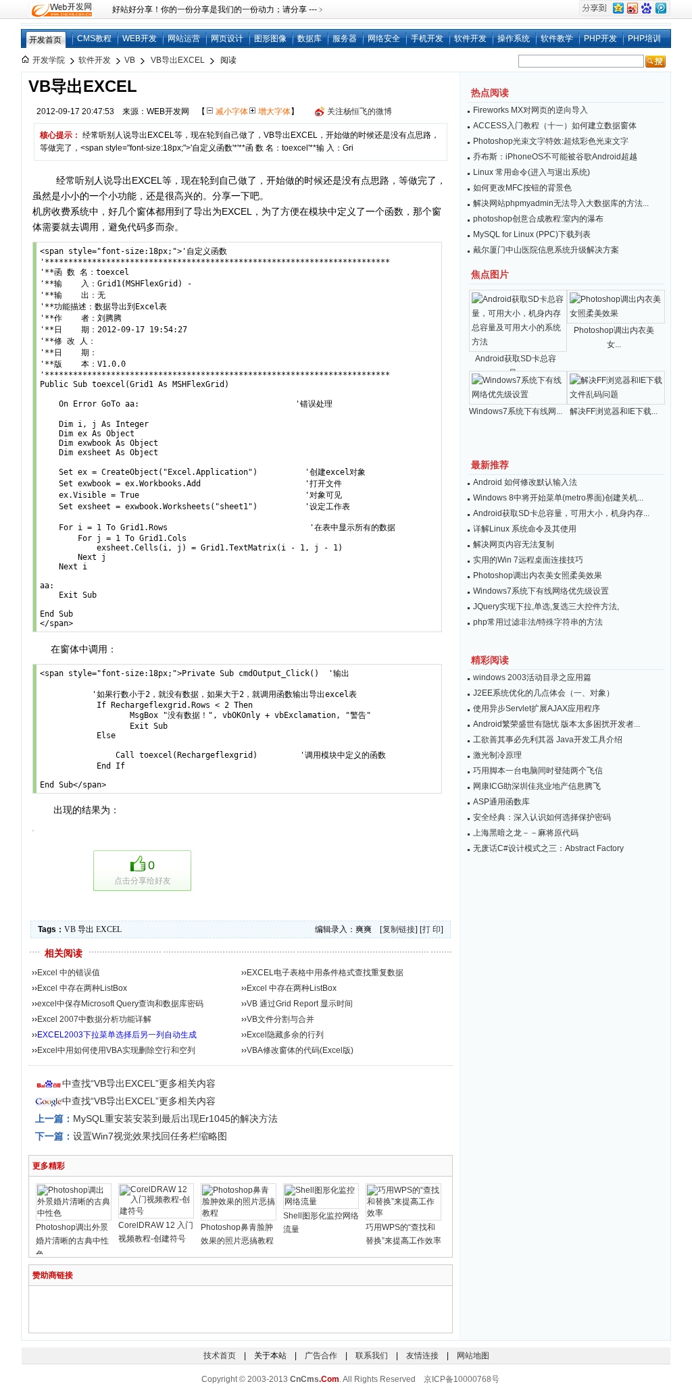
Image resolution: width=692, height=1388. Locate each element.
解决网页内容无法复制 (513, 544)
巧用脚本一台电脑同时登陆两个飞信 (538, 770)
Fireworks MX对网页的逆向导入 (530, 110)
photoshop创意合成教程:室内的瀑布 (538, 219)
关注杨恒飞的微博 (359, 111)
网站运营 (184, 38)
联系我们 (371, 1355)
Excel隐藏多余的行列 (285, 1034)
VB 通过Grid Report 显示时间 (300, 1003)
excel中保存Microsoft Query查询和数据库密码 (120, 1003)
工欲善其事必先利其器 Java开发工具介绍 (547, 739)
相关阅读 (63, 953)
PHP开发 (600, 38)
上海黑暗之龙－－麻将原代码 (525, 833)
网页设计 (227, 38)
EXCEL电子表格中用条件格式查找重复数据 (325, 972)
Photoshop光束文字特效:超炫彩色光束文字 (550, 141)
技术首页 (219, 1355)
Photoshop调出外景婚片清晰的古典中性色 (72, 1241)
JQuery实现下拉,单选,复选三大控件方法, (546, 606)
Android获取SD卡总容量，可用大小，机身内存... (561, 513)
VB (129, 60)
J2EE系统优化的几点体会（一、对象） (543, 693)
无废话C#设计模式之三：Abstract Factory (548, 848)
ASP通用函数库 (501, 801)
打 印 (431, 929)
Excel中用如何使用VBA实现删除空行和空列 (116, 1050)
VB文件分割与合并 (280, 1019)
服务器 (344, 38)
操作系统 (513, 38)
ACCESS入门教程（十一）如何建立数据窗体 (555, 125)
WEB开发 (139, 38)
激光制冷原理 (497, 755)
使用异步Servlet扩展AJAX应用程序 (536, 708)
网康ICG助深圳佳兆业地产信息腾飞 (537, 786)
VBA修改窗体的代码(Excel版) (300, 1050)
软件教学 (557, 38)
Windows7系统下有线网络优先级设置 (541, 591)
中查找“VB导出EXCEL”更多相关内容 (139, 1083)
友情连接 (422, 1355)
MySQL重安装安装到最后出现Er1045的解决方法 (175, 1118)
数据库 (309, 38)
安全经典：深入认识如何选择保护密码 (542, 817)
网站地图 (473, 1355)
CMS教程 (94, 38)
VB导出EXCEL (178, 60)
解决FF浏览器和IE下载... (614, 411)
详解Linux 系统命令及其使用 (524, 529)
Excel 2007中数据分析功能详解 (94, 1019)
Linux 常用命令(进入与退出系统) (531, 172)
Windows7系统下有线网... (515, 411)
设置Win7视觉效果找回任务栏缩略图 (150, 1136)
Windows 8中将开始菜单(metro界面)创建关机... (558, 498)
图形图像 (270, 38)
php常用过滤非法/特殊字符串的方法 (538, 622)
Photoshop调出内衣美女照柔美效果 (537, 575)
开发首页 (45, 40)
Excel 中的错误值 (68, 972)
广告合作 (321, 1355)
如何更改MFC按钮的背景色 (522, 187)
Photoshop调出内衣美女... (614, 337)
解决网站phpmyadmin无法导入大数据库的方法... (561, 203)
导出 (86, 929)
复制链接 (398, 929)
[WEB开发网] (61, 9)
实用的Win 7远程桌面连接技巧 (528, 560)
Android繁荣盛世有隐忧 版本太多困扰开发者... (556, 724)
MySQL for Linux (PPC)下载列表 (532, 234)
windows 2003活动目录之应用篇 (532, 677)
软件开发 (470, 38)
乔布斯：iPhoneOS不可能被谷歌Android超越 (555, 156)
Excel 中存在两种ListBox (82, 988)
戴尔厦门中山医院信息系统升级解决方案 (546, 250)
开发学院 (48, 60)
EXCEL (109, 929)
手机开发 (427, 38)
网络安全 (384, 38)
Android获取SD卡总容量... (515, 366)
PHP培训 (644, 38)
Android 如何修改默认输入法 (525, 482)
